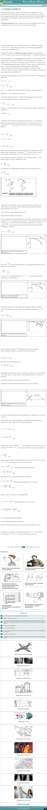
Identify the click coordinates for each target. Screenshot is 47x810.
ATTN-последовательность (10, 625)
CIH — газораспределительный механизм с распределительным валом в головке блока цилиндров (24, 631)
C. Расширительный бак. (9, 628)
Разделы (34, 2)
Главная (27, 2)
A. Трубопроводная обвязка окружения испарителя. (16, 615)
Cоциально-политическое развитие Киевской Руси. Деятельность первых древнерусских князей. (25, 637)
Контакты (41, 2)
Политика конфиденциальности (23, 808)
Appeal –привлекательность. (10, 618)
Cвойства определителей (9, 634)
